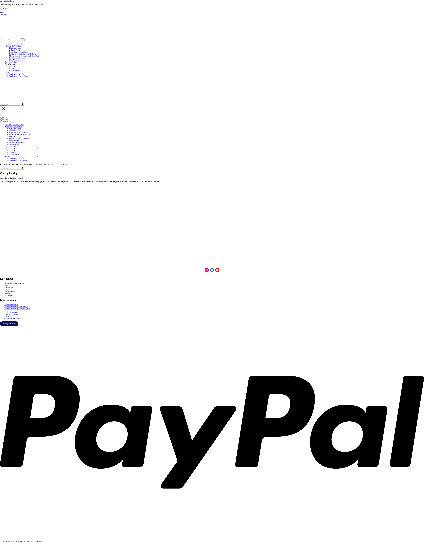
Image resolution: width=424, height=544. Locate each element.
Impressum (30, 541)
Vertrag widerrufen (9, 324)
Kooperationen (9, 291)
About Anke (8, 287)
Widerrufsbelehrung (11, 305)
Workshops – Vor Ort (16, 74)
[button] (22, 46)
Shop (6, 285)
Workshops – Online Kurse (18, 76)
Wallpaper (7, 293)
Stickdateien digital (16, 60)
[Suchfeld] (23, 39)
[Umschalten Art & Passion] (37, 149)
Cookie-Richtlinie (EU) (12, 319)
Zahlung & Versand (11, 315)
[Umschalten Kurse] (37, 156)
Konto (2, 117)
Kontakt (7, 317)
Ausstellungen (14, 70)
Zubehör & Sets (14, 50)
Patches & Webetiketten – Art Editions (22, 54)
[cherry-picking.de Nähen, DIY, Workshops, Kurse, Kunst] (212, 27)
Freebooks (8, 295)
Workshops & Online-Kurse (14, 283)
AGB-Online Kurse (11, 313)
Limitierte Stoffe (15, 48)
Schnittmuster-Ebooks (17, 58)
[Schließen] (3, 109)
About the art (13, 68)
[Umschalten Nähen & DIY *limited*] (37, 127)
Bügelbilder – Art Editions (18, 52)
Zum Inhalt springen (7, 1)
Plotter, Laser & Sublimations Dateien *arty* (24, 56)
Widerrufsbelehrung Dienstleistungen (17, 309)
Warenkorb (4, 119)
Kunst (6, 289)
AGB (6, 311)
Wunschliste (4, 8)
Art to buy (12, 66)
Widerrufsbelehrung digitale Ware (16, 307)
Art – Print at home (11, 62)
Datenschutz (40, 541)
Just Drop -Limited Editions (14, 44)
